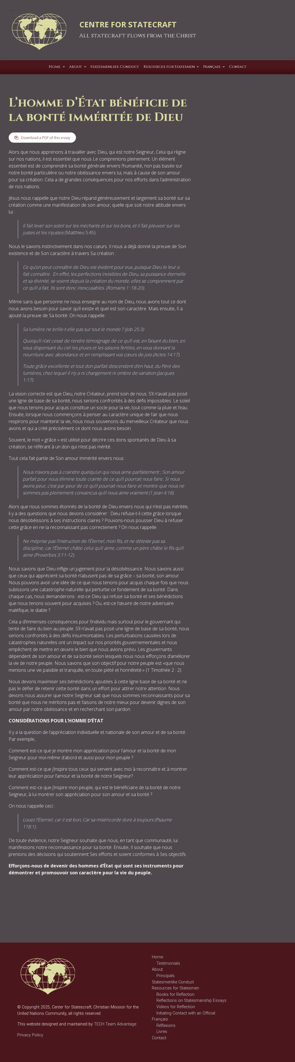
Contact (159, 1038)
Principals (165, 975)
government (75, 887)
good (59, 887)
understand (85, 893)
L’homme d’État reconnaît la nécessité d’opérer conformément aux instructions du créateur (150, 915)
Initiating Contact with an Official (185, 1013)
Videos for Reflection (175, 1006)
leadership (18, 893)
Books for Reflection (175, 994)
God (49, 887)
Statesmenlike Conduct (173, 982)
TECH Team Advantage (114, 1024)
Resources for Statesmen (175, 988)
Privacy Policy (30, 1035)
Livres (161, 1031)
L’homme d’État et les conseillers (44, 908)
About (157, 969)
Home (157, 957)
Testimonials (168, 963)
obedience (38, 893)
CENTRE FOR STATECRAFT (128, 24)
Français (160, 1019)
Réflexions (25, 887)
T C (56, 83)
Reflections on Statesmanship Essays (191, 1000)
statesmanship (61, 893)
